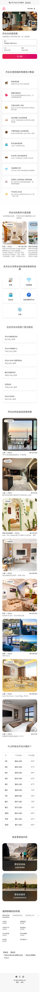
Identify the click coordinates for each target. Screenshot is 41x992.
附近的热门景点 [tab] (30, 915)
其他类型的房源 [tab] (17, 915)
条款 (22, 982)
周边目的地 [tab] (5, 915)
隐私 (17, 982)
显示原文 (28, 2)
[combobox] (20, 43)
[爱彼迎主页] (3, 8)
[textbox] (11, 50)
